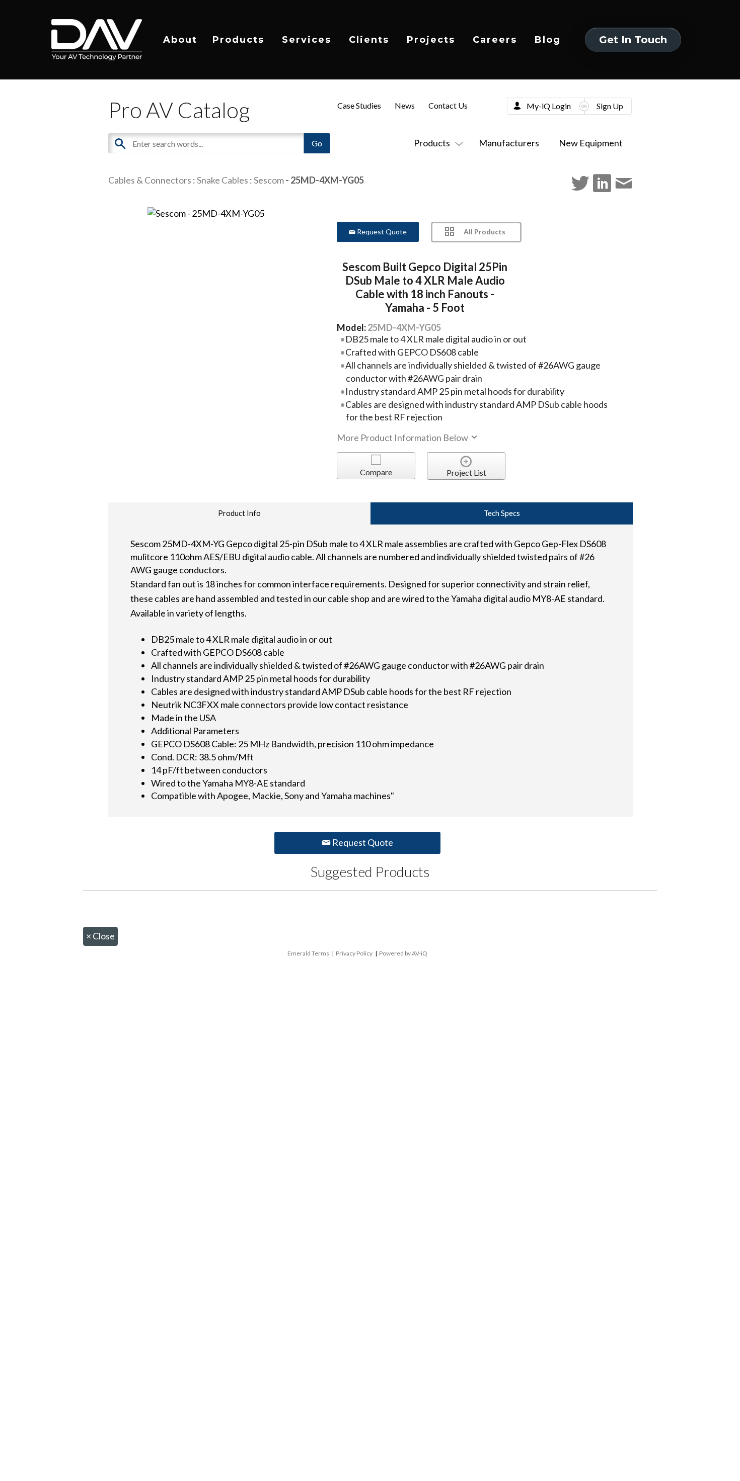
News (405, 105)
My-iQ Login (549, 106)
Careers (495, 39)
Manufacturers (509, 142)
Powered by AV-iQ (403, 953)
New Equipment (591, 142)
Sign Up (610, 106)
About (180, 39)
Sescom (269, 180)
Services (306, 39)
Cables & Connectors (149, 180)
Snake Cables (222, 180)
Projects (431, 39)
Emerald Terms (308, 953)
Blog (548, 39)
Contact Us (448, 105)
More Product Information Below (403, 437)
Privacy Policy (354, 953)
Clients (369, 39)
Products (238, 39)
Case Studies (359, 105)
